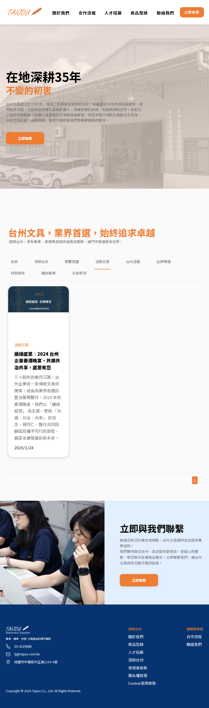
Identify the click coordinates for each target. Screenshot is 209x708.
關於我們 (61, 13)
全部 (14, 261)
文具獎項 (79, 273)
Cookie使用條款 (142, 683)
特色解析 (18, 273)
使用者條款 (137, 667)
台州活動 (133, 261)
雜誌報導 (48, 273)
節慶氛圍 (72, 261)
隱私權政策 (137, 675)
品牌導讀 (163, 261)
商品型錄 (139, 13)
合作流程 (87, 13)
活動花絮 (102, 261)
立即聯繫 (192, 12)
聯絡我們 (165, 13)
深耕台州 (41, 261)
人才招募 (113, 13)
